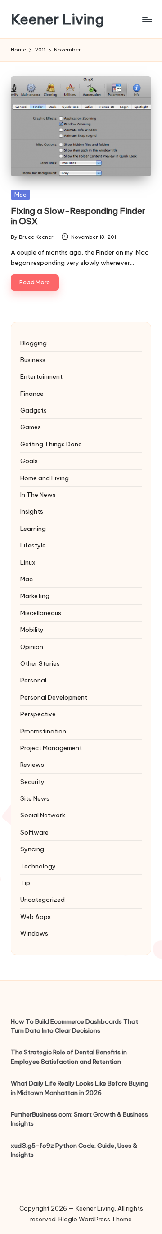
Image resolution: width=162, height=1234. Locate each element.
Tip (25, 883)
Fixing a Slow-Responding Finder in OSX (78, 216)
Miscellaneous (40, 613)
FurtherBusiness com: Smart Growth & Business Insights (79, 1118)
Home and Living (44, 478)
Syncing (32, 849)
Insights (31, 511)
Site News (35, 798)
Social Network (42, 815)
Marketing (35, 596)
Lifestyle (33, 545)
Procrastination (43, 731)
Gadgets (33, 410)
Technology (38, 866)
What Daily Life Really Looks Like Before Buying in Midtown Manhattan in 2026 (79, 1087)
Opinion (31, 647)
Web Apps (35, 917)
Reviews (32, 765)
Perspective (38, 714)
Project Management (51, 748)
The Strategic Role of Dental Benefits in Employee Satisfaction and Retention (69, 1056)
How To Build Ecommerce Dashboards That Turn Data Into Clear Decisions (74, 1026)
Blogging (33, 343)
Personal (33, 680)
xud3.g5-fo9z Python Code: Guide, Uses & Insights (74, 1150)
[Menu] (146, 19)
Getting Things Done (51, 444)
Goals (29, 461)
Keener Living (57, 19)
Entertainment (41, 376)
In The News (38, 495)
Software (34, 832)
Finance (32, 394)
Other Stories (40, 663)
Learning (33, 528)
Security (32, 782)
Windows (34, 933)
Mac (20, 194)
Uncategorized (42, 899)
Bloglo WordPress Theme (95, 1219)
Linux (28, 562)
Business (32, 360)
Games (30, 427)
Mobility (32, 630)
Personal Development (53, 697)
